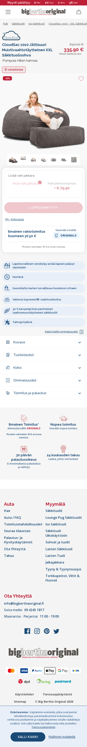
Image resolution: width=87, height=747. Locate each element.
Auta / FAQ (12, 517)
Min (62, 3)
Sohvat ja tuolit (58, 542)
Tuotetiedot (23, 355)
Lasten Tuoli (55, 555)
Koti (5, 23)
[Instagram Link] (37, 633)
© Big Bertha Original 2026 (54, 701)
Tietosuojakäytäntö (57, 694)
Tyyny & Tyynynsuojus (63, 569)
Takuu (9, 555)
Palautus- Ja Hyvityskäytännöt (18, 540)
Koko (17, 368)
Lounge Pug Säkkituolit (64, 517)
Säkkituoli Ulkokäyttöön (56, 533)
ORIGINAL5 (68, 236)
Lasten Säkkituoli (59, 549)
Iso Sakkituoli (56, 524)
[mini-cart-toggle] (79, 12)
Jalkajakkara (55, 562)
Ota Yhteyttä (14, 549)
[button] (13, 159)
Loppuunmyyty (43, 207)
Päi (38, 3)
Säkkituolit (54, 510)
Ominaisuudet (24, 380)
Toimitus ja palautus (29, 393)
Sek (75, 3)
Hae (7, 510)
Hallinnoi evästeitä (62, 737)
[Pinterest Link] (47, 633)
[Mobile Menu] (8, 12)
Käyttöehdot (24, 694)
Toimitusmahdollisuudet (23, 524)
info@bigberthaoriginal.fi (24, 603)
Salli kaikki (28, 737)
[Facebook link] (27, 633)
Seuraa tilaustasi (17, 531)
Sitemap (20, 701)
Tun (51, 3)
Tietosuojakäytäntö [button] (43, 727)
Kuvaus (19, 342)
